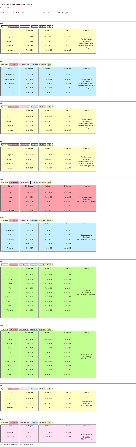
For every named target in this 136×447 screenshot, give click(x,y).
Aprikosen (4, 65)
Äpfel (49, 27)
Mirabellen (42, 27)
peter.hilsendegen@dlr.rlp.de (9, 444)
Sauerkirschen (24, 27)
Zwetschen (34, 27)
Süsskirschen (14, 27)
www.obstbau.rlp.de (26, 444)
